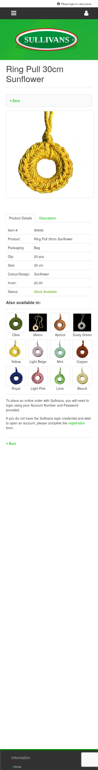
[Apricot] (60, 322)
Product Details (20, 218)
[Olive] (16, 322)
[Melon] (38, 322)
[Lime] (60, 376)
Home (17, 767)
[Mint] (60, 349)
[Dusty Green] (82, 322)
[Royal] (16, 376)
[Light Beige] (38, 349)
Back (16, 100)
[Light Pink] (38, 376)
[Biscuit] (82, 376)
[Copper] (82, 349)
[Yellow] (16, 349)
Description (47, 218)
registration (76, 423)
